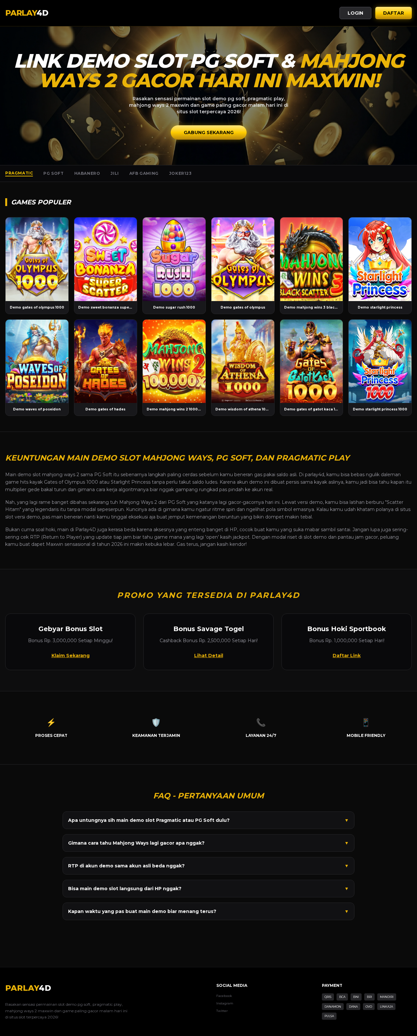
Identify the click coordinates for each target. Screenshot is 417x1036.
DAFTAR (393, 13)
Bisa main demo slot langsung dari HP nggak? (208, 888)
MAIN (37, 259)
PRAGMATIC (19, 173)
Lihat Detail (208, 655)
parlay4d (314, 474)
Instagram (224, 1003)
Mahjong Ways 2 (138, 502)
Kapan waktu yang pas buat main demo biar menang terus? (208, 911)
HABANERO (87, 173)
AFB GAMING (144, 173)
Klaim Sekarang (70, 655)
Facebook (224, 996)
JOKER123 (180, 173)
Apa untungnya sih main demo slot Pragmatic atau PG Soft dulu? (208, 820)
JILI (114, 173)
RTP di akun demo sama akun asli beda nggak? (208, 866)
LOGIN (355, 13)
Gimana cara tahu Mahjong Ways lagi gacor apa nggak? (208, 843)
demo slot (29, 474)
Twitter (222, 1011)
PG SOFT (53, 173)
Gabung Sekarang (209, 132)
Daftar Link (347, 655)
